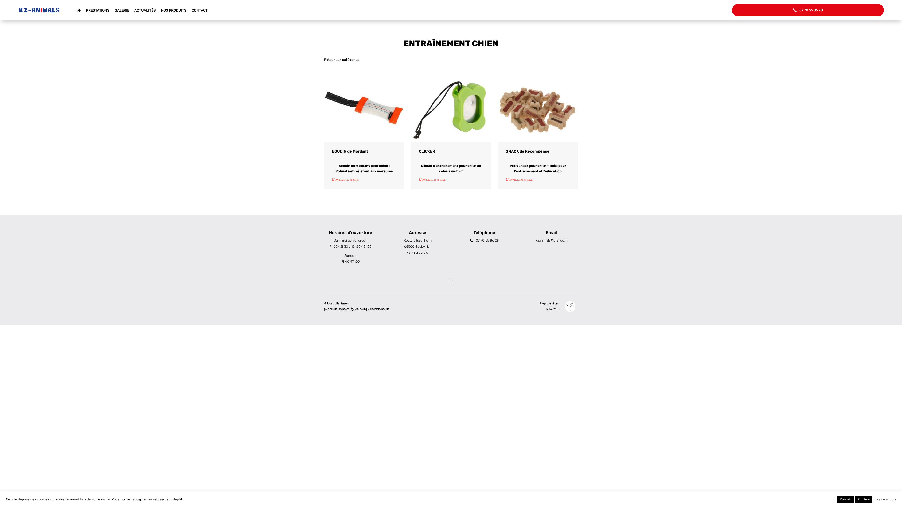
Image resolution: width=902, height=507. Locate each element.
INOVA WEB (552, 309)
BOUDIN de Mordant (350, 151)
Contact (200, 10)
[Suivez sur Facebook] (451, 281)
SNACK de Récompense (527, 151)
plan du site (330, 309)
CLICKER (427, 151)
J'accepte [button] (845, 499)
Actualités (145, 10)
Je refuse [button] (864, 499)
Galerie (122, 10)
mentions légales (348, 309)
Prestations (97, 10)
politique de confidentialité (374, 309)
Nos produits (174, 10)
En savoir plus (885, 499)
